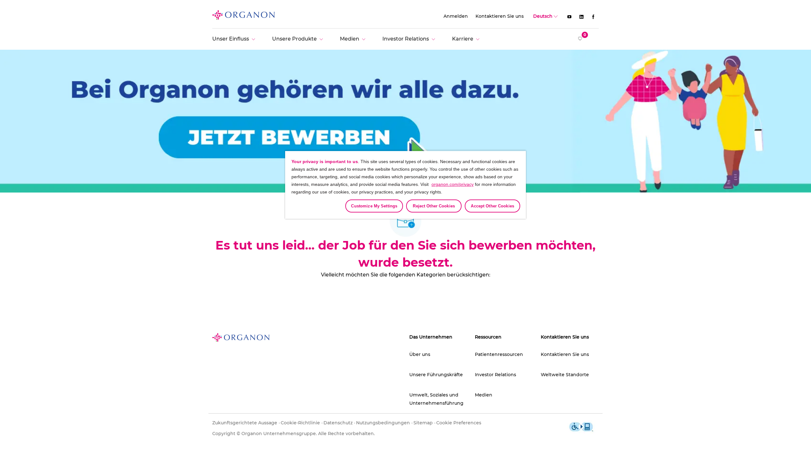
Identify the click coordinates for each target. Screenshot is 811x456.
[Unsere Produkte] (299, 39)
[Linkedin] (581, 16)
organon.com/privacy (452, 184)
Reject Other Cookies (434, 206)
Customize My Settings (374, 206)
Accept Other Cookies (492, 206)
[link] (243, 14)
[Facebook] (593, 16)
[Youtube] (569, 16)
